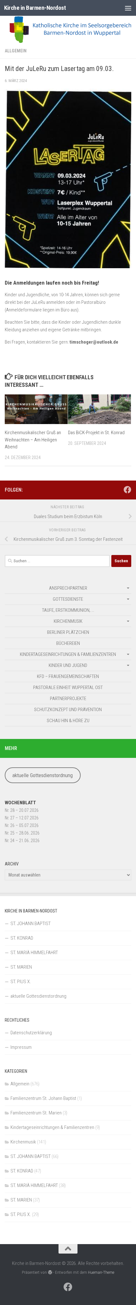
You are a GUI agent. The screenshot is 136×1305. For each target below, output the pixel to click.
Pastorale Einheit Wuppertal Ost (68, 687)
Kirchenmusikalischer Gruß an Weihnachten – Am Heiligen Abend (33, 440)
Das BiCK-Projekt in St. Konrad (96, 432)
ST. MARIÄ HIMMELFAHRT (34, 952)
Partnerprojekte (68, 698)
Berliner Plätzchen (68, 632)
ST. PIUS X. (20, 981)
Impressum (21, 1047)
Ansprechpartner (68, 588)
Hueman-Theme (101, 1272)
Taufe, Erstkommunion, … (68, 610)
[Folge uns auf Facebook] (127, 489)
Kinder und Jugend (68, 665)
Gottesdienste (68, 599)
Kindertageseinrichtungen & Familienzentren (68, 654)
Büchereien (68, 643)
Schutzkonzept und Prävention (68, 709)
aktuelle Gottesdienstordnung (42, 775)
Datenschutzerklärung (31, 1033)
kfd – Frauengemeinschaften (68, 676)
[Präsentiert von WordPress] (50, 1272)
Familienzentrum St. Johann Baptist (43, 1098)
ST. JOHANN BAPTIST (30, 923)
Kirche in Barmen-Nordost (35, 7)
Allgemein (16, 50)
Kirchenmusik (68, 621)
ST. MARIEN (21, 967)
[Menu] (128, 8)
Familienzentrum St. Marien (36, 1113)
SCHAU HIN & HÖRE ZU (68, 720)
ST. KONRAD (21, 938)
